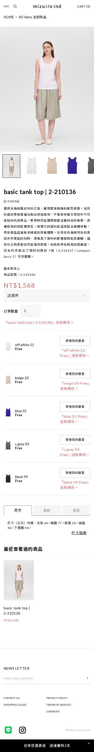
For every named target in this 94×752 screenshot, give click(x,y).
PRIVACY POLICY (57, 697)
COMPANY (53, 711)
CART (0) (83, 6)
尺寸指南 (78, 533)
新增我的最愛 (75, 341)
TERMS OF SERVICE (58, 704)
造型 (76, 510)
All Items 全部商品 (32, 17)
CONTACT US (12, 697)
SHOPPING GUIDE (15, 704)
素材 (46, 510)
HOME (9, 17)
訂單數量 (11, 311)
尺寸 (17, 510)
